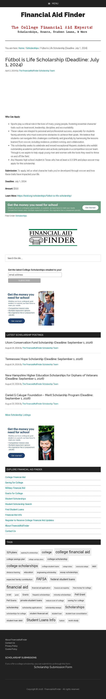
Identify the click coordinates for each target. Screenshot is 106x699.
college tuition (67, 566)
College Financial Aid (15, 477)
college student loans (50, 566)
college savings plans (36, 559)
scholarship (12, 607)
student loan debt (14, 620)
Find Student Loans (14, 509)
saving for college (76, 600)
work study (73, 620)
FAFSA (41, 579)
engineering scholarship (46, 572)
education (28, 572)
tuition (61, 621)
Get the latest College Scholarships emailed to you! (34, 270)
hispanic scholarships (41, 595)
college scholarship (57, 559)
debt (94, 566)
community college (82, 566)
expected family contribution (19, 579)
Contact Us (10, 531)
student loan (57, 614)
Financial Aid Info (13, 515)
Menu (55, 3)
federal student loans (63, 579)
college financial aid (73, 552)
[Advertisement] (53, 95)
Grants (25, 595)
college (47, 552)
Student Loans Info (40, 620)
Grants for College (14, 493)
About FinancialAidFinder (17, 525)
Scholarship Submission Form (53, 667)
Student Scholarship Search (18, 504)
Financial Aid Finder (53, 15)
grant (16, 595)
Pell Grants (11, 600)
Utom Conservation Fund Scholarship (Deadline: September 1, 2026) (49, 342)
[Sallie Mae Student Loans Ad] (53, 212)
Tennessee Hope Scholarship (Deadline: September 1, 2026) (44, 359)
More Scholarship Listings (18, 415)
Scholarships (21, 216)
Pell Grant (80, 594)
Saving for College (14, 482)
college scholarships (22, 566)
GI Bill (9, 595)
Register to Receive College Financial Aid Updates (29, 520)
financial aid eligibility (61, 588)
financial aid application (41, 588)
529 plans (12, 552)
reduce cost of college (55, 601)
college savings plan (16, 559)
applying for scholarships (29, 553)
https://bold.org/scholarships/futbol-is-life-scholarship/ (44, 196)
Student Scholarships (15, 498)
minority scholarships (62, 595)
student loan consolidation (76, 614)
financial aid (17, 587)
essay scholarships (69, 572)
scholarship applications (32, 608)
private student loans (31, 600)
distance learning (13, 572)
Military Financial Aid (15, 488)
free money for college (82, 588)
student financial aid (39, 613)
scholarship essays (53, 608)
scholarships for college (16, 614)
